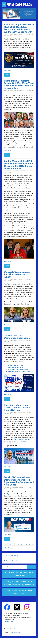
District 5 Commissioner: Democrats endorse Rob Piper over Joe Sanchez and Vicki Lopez (19, 481)
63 (9, 547)
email (13, 629)
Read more (7, 70)
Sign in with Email (11, 561)
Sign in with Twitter (12, 555)
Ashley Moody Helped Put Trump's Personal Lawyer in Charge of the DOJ (19, 583)
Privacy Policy (8, 622)
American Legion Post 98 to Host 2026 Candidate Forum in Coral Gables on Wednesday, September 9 (19, 28)
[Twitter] (18, 607)
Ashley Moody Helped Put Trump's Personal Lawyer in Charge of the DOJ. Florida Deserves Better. (19, 165)
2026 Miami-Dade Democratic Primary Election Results (19, 574)
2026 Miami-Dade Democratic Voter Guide (17, 336)
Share (7, 74)
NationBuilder (16, 632)
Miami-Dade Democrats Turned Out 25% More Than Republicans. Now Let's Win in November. (19, 84)
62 (5, 547)
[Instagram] (29, 607)
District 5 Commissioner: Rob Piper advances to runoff (17, 274)
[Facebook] (9, 607)
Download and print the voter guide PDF (20, 371)
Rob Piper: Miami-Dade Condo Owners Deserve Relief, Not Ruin (17, 407)
